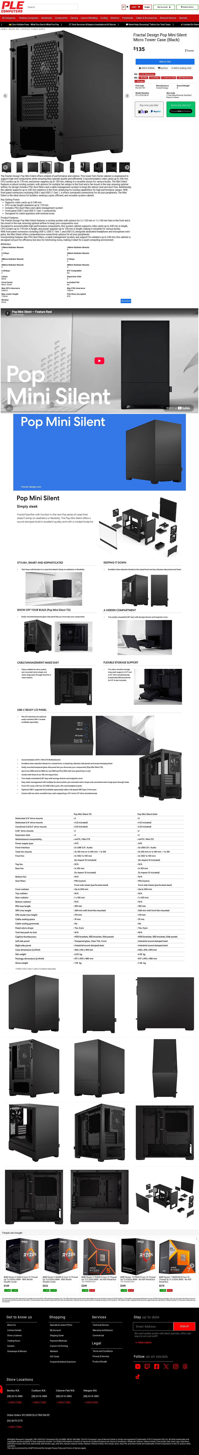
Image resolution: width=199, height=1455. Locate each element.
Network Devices (168, 18)
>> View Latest (143, 1342)
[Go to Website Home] (12, 13)
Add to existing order (182, 68)
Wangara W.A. (90, 1390)
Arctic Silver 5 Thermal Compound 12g (176, 1277)
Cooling (104, 18)
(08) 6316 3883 (39, 1396)
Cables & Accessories (146, 18)
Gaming (74, 18)
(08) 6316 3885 (64, 1396)
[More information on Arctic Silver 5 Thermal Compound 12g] (177, 1256)
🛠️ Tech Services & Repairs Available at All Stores (74, 24)
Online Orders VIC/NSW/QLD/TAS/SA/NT (28, 1415)
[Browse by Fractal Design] (181, 50)
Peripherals (127, 18)
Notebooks (46, 18)
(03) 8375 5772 (15, 1420)
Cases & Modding (89, 18)
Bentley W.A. (13, 1390)
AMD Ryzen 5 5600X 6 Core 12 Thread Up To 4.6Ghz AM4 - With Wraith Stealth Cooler (21, 1279)
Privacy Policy (57, 1448)
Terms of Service (74, 1448)
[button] (19, 167)
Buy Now (164, 68)
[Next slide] (127, 96)
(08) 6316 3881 (91, 1396)
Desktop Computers (28, 18)
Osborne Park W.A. (65, 1390)
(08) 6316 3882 (15, 1396)
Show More (126, 301)
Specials (183, 18)
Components (61, 18)
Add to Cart (165, 61)
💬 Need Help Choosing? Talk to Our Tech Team (130, 24)
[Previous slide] (5, 96)
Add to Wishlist (147, 68)
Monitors (115, 18)
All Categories (8, 18)
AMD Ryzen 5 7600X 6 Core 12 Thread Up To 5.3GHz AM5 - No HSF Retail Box (60, 1278)
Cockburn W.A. (38, 1390)
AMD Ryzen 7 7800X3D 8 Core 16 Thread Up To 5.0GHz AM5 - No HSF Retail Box (136, 1279)
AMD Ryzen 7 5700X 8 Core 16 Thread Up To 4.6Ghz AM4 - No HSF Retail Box (99, 1278)
